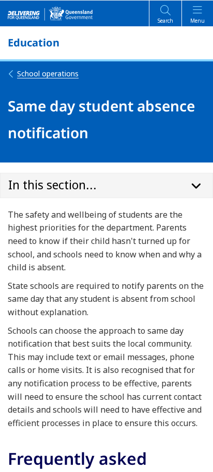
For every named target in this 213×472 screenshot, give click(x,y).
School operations (48, 73)
